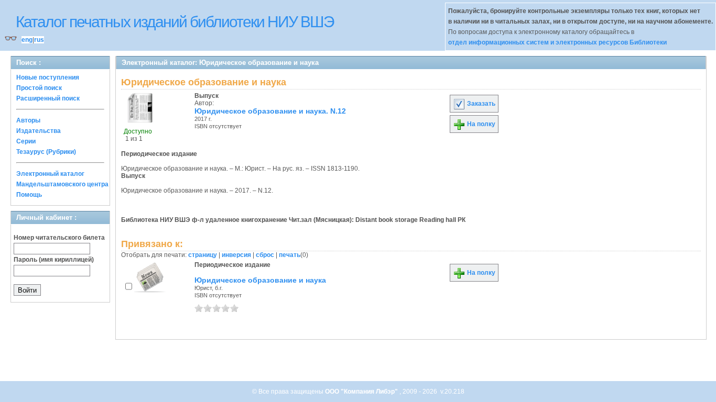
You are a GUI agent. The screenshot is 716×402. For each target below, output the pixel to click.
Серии (26, 141)
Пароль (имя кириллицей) (54, 259)
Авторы (28, 120)
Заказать (480, 103)
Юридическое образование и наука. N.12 (270, 111)
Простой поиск (39, 88)
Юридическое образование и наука (260, 280)
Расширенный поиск (48, 98)
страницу (202, 255)
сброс (265, 255)
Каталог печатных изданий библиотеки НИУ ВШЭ (175, 21)
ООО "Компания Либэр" (362, 391)
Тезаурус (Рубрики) (46, 151)
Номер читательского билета (59, 237)
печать (289, 255)
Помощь (29, 194)
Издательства (38, 131)
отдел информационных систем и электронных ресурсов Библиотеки (557, 42)
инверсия (236, 255)
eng (26, 39)
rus (39, 39)
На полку (480, 124)
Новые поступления (47, 77)
